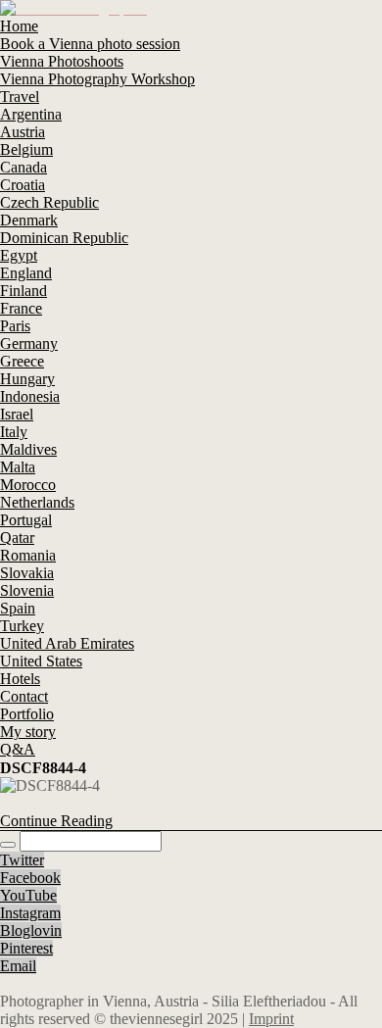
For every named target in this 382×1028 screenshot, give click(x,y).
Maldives (28, 449)
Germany (29, 343)
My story (28, 731)
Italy (13, 431)
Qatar (17, 537)
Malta (17, 467)
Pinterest (26, 948)
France (21, 308)
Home (19, 26)
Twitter (22, 860)
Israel (16, 414)
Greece (22, 361)
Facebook (30, 877)
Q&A (17, 749)
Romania (28, 555)
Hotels (20, 678)
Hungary (27, 378)
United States (41, 661)
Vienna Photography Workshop (97, 79)
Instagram (30, 913)
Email (18, 965)
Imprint (271, 1018)
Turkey (22, 625)
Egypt (18, 255)
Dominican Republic (64, 237)
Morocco (28, 484)
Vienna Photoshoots (61, 61)
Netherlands (37, 502)
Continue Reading (56, 820)
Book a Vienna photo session (90, 43)
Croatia (22, 184)
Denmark (29, 220)
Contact (24, 696)
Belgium (26, 149)
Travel (19, 96)
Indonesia (30, 396)
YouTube (28, 895)
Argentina (31, 114)
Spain (17, 608)
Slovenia (27, 590)
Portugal (26, 520)
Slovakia (27, 572)
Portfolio (27, 714)
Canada (23, 167)
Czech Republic (49, 202)
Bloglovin (31, 930)
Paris (15, 326)
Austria (22, 131)
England (26, 273)
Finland (23, 290)
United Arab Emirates (67, 643)
